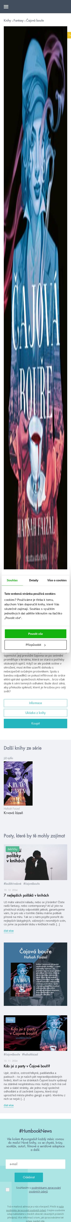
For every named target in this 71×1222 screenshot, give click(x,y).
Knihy (8, 20)
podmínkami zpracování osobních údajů (45, 1189)
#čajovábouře (31, 883)
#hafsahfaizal (30, 1054)
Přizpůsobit (33, 644)
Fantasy (19, 20)
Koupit (35, 723)
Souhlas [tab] (12, 580)
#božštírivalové (12, 883)
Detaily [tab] (33, 580)
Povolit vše (35, 633)
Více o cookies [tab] (57, 580)
